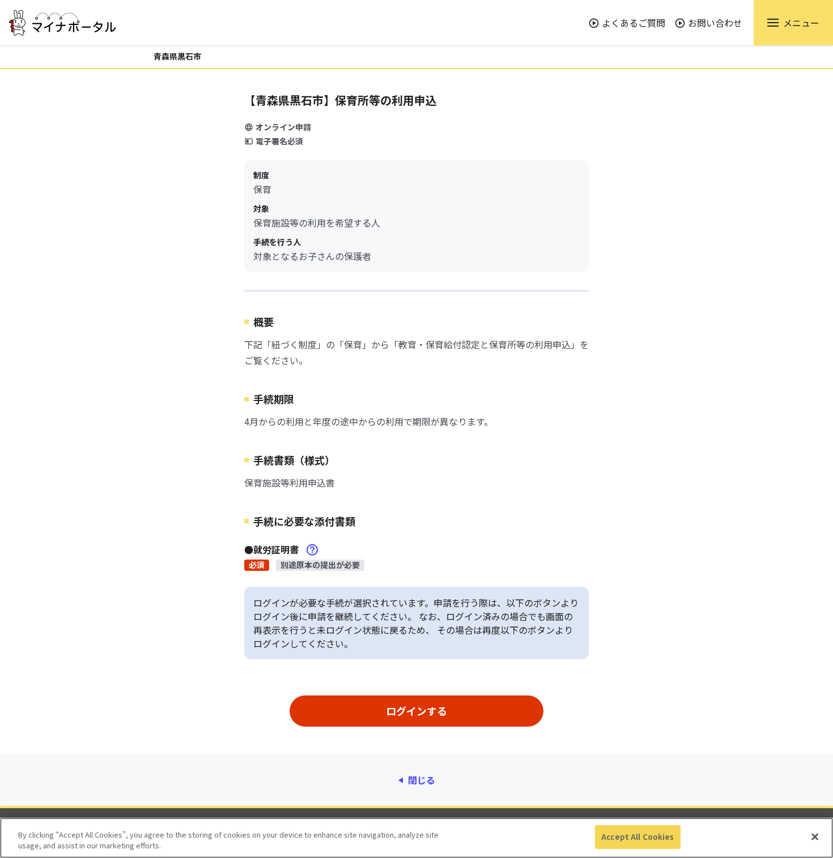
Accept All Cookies (637, 836)
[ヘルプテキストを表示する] (312, 550)
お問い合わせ (715, 22)
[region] (416, 838)
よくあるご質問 (633, 22)
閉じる (421, 780)
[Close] (814, 836)
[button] (793, 22)
